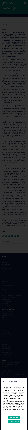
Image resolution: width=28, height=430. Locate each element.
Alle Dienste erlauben (14, 417)
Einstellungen (14, 425)
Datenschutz (22, 413)
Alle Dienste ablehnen (14, 421)
